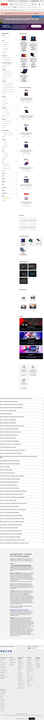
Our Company (3, 659)
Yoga (1, 698)
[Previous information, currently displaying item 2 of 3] (3, 13)
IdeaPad (2, 696)
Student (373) (3, 157)
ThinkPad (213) (3, 42)
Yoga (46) (3, 46)
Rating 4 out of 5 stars (3, 198)
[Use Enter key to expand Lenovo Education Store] (29, 1)
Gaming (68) (3, 155)
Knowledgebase (29, 685)
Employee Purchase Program (30, 681)
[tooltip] (6, 81)
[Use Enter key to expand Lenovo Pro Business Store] (18, 1)
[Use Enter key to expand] (37, 4)
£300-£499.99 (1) (3, 163)
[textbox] (36, 648)
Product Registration (30, 670)
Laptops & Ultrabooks (20, 661)
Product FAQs (38, 665)
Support (37, 662)
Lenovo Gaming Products (20, 666)
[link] (42, 1)
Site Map (17, 715)
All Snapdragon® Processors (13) (3, 87)
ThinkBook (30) (3, 44)
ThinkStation (3, 707)
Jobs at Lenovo (3, 669)
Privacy (3, 715)
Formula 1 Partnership (2, 675)
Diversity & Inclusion (4, 670)
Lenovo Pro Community (29, 663)
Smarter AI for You (21, 663)
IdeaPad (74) (3, 48)
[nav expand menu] (1, 7)
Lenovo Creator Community (29, 660)
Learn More (29, 101)
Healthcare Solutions (12, 662)
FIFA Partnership (3, 672)
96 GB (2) (3, 100)
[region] (22, 27)
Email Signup (29, 666)
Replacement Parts (21, 683)
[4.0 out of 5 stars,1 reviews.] (33, 64)
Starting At (24, 50)
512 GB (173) (3, 146)
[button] (40, 1)
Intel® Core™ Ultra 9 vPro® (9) (3, 89)
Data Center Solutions (20, 675)
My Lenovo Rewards (30, 668)
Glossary (28, 683)
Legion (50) (3, 50)
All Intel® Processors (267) (3, 83)
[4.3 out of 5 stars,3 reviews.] (33, 46)
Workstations (20, 672)
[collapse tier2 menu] (23, 10)
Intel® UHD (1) (3, 125)
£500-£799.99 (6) (3, 166)
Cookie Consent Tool (8, 715)
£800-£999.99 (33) (3, 168)
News (1, 661)
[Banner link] (22, 13)
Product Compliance (30, 677)
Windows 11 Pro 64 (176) (3, 132)
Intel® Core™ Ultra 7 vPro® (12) (3, 91)
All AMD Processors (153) (3, 85)
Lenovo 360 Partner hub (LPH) (12, 660)
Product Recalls (20, 681)
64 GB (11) (3, 98)
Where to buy (29, 675)
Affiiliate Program (30, 678)
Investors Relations (4, 662)
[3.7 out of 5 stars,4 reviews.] (24, 78)
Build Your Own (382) (3, 57)
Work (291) (3, 152)
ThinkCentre (2, 701)
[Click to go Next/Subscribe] (14, 648)
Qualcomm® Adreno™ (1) (3, 121)
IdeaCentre (2, 703)
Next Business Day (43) (3, 71)
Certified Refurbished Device (21, 687)
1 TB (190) (3, 143)
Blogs (28, 673)
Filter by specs (5, 33)
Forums (28, 672)
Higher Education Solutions (12, 665)
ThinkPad (2, 694)
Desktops (19, 670)
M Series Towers (3, 699)
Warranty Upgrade (21, 685)
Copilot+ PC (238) (3, 65)
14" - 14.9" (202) (3, 112)
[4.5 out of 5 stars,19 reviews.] (24, 48)
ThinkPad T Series (3, 691)
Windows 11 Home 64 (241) (3, 134)
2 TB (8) (3, 141)
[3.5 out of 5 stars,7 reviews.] (24, 64)
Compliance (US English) (3, 665)
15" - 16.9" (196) (3, 114)
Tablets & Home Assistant (20, 668)
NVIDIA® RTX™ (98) (3, 123)
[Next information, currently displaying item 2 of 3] (40, 13)
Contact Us (37, 660)
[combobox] (11, 4)
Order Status (38, 663)
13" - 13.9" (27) (3, 110)
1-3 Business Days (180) (3, 74)
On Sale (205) (3, 37)
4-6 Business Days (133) (3, 76)
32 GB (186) (3, 103)
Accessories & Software (20, 678)
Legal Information (3, 667)
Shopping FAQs (38, 667)
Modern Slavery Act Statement (4, 678)
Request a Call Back (36, 26)
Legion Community (30, 665)
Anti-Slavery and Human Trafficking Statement (35, 715)
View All (23, 101)
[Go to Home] (4, 4)
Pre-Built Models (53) (3, 59)
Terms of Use (14, 715)
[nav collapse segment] (42, 7)
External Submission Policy (24, 715)
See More (3, 78)
